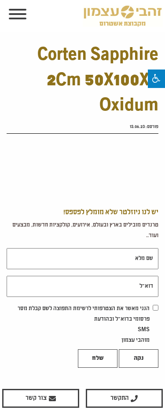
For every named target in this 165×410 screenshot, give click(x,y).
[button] (156, 79)
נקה (138, 358)
